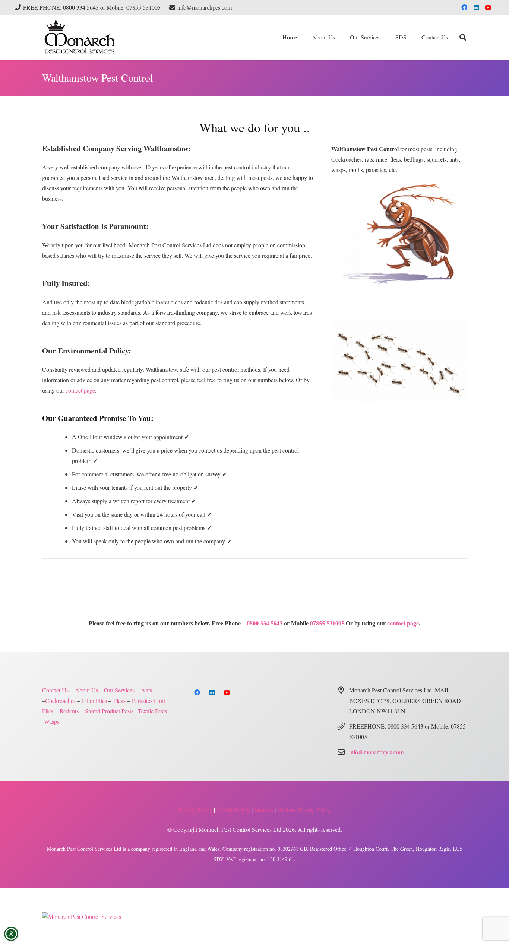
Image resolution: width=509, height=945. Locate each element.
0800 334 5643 (264, 623)
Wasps (51, 721)
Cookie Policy (233, 810)
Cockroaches (60, 700)
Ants (146, 690)
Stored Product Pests (109, 711)
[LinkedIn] (476, 7)
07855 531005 (327, 623)
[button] (384, 37)
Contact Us (55, 690)
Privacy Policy (195, 810)
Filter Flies (94, 700)
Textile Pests (152, 711)
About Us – (88, 690)
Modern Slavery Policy (304, 810)
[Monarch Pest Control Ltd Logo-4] (79, 37)
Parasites (142, 700)
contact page (80, 390)
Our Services (119, 690)
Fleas (119, 700)
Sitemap (263, 810)
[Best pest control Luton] (81, 916)
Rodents (69, 711)
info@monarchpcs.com (376, 752)
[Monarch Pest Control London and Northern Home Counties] (399, 234)
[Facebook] (464, 7)
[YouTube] (488, 7)
